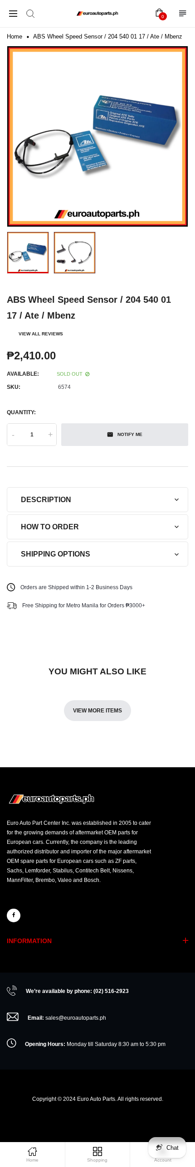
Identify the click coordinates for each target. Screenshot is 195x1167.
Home (14, 36)
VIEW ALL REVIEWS (41, 333)
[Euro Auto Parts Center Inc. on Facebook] (13, 915)
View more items (97, 710)
